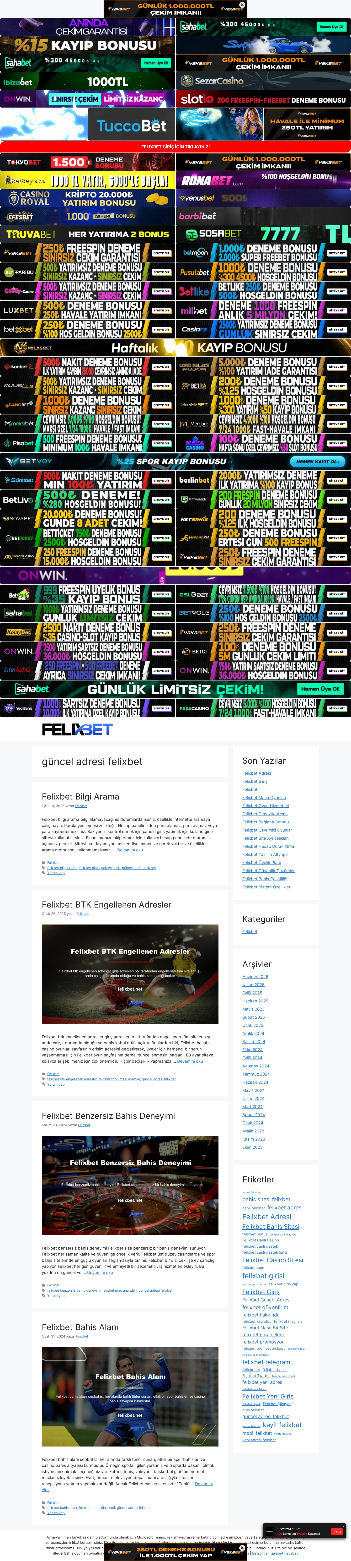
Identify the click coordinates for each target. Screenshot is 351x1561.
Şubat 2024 (253, 1114)
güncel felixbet (251, 1426)
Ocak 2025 (252, 1025)
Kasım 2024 (253, 1041)
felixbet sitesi (296, 1348)
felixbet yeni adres (262, 1382)
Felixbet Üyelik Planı (261, 862)
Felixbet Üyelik (251, 1404)
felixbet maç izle (288, 1321)
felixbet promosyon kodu (264, 1348)
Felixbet (53, 862)
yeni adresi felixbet (259, 1440)
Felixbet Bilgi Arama (80, 796)
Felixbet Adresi (256, 773)
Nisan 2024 (253, 1098)
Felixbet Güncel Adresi (266, 1300)
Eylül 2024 (252, 1057)
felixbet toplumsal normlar (119, 1079)
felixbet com (253, 1267)
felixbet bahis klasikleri (97, 1508)
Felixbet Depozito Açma (265, 813)
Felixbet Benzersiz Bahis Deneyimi (108, 1116)
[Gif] (175, 347)
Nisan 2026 (253, 984)
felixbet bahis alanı (62, 1508)
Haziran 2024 (255, 1082)
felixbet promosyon (263, 1342)
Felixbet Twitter (256, 1375)
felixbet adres (284, 1207)
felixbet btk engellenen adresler (72, 1079)
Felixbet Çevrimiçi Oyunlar (267, 830)
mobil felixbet (257, 1433)
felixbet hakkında (261, 1315)
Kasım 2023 (253, 1139)
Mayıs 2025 (253, 1009)
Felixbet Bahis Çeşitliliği (264, 878)
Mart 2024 (252, 1106)
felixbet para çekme (263, 1335)
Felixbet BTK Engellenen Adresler (106, 904)
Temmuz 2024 (256, 1074)
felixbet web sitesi (283, 1376)
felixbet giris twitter (254, 1284)
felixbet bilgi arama (62, 868)
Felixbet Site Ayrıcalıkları (265, 838)
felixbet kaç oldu (256, 1321)
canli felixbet (253, 1208)
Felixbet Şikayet (277, 1404)
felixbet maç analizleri (119, 1290)
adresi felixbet (251, 1192)
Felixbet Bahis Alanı (80, 1327)
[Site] (87, 252)
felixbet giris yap (283, 1284)
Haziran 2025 (255, 1001)
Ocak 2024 (252, 1122)
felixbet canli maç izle (283, 1234)
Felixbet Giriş (254, 781)
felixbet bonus (254, 1234)
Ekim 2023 (252, 1147)
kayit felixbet (282, 1425)
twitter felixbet (283, 1434)
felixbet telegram (266, 1362)
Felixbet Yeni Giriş (267, 1396)
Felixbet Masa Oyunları (264, 797)
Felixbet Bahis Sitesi (270, 1226)
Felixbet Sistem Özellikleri (266, 887)
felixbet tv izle (275, 1369)
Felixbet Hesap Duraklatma (268, 846)
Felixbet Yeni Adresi (254, 1389)
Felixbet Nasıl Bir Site (265, 1328)
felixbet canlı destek (260, 1246)
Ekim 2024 (252, 1049)
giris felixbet (253, 1410)
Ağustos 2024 (255, 1066)
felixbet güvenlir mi (266, 1307)
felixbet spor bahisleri (255, 1354)
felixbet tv (251, 1369)
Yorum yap (56, 873)
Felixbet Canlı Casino (260, 1240)
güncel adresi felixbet (139, 868)
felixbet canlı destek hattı (264, 1252)
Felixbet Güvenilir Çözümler (268, 870)
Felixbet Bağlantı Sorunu (265, 822)
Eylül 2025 (252, 992)
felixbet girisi (263, 1276)
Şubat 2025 (253, 1017)
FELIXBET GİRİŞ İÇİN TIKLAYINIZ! (175, 146)
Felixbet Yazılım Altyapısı (265, 854)
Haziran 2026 (255, 976)
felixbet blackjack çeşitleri (99, 868)
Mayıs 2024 (253, 1090)
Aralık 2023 (253, 1131)
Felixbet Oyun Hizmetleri (265, 805)
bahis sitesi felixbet (266, 1199)
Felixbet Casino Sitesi (272, 1260)
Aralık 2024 (253, 1033)
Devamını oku (130, 850)
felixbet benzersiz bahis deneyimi (74, 1290)
